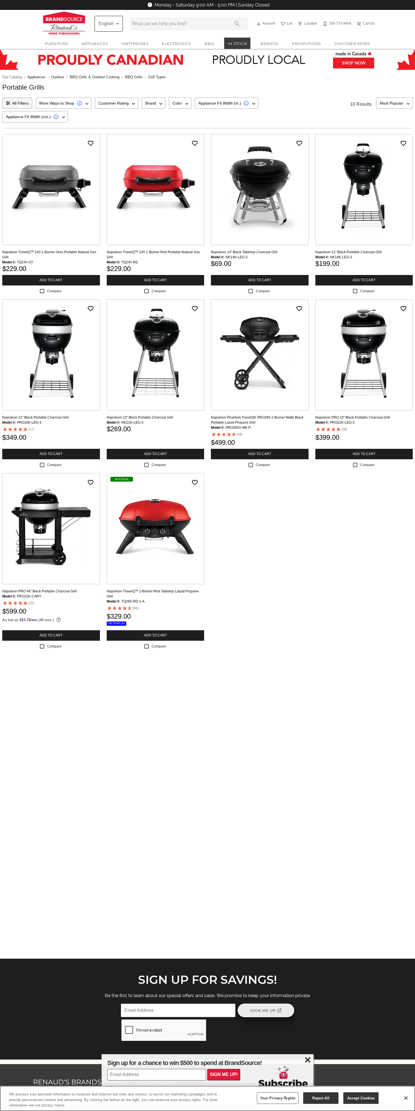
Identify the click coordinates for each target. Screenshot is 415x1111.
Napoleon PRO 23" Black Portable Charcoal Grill (352, 417)
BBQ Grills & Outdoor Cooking (94, 77)
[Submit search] (237, 24)
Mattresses (135, 43)
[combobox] (63, 103)
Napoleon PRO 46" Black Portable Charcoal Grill (39, 591)
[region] (207, 1098)
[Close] (406, 1098)
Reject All (320, 1098)
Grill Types (157, 77)
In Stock (237, 43)
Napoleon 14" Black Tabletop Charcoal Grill (244, 252)
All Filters (20, 103)
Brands (269, 43)
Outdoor (57, 77)
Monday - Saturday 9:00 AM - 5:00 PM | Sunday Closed (212, 5)
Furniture (56, 43)
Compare (54, 291)
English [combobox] (106, 23)
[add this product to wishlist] (90, 143)
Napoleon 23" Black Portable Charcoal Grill (140, 417)
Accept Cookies (361, 1098)
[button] (258, 23)
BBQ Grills (134, 77)
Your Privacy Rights (277, 1098)
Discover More (352, 43)
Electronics (176, 43)
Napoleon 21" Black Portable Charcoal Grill (348, 252)
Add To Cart (51, 280)
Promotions (306, 43)
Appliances (95, 43)
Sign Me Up (263, 1010)
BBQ (209, 43)
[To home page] (64, 23)
